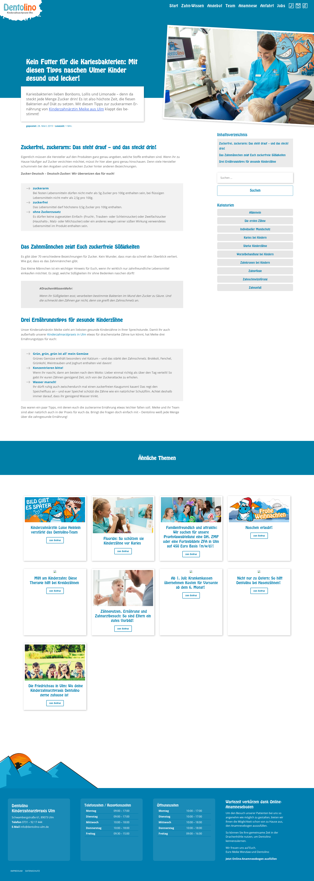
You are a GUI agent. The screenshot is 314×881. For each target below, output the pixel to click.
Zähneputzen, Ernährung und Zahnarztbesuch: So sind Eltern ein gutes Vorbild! (123, 615)
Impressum (16, 870)
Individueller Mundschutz (255, 228)
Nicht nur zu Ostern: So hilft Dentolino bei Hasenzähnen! (259, 579)
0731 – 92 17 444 (32, 822)
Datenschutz (32, 870)
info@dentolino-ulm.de (34, 827)
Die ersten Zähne (255, 220)
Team (230, 5)
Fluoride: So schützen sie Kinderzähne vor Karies (124, 540)
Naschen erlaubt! (259, 527)
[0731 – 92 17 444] (291, 5)
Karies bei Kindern (255, 237)
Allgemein (255, 212)
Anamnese (248, 5)
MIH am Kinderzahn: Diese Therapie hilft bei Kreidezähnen (54, 579)
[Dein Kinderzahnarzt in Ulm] (21, 11)
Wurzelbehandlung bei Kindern (255, 253)
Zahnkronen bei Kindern (255, 262)
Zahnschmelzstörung (255, 278)
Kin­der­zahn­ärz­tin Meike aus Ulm (76, 109)
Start (173, 5)
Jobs (281, 5)
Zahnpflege (255, 270)
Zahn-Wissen (192, 5)
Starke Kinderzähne (255, 245)
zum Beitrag (55, 539)
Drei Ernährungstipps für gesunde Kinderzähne (247, 161)
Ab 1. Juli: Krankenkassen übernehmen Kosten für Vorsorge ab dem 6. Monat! (191, 582)
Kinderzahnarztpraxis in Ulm (66, 334)
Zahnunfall (255, 287)
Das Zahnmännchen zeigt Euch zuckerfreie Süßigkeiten (252, 154)
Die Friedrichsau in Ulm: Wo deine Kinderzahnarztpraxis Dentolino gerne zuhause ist (55, 689)
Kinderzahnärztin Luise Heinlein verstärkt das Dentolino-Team (56, 529)
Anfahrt (267, 5)
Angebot (214, 5)
